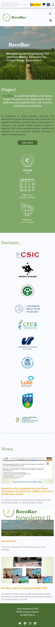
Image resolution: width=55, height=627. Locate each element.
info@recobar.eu (27, 615)
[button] (51, 20)
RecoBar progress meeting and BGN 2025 (24, 588)
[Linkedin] (35, 623)
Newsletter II (8, 541)
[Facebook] (25, 623)
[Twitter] (19, 623)
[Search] (50, 14)
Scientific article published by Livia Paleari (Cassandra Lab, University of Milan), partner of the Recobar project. (27, 491)
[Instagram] (30, 623)
